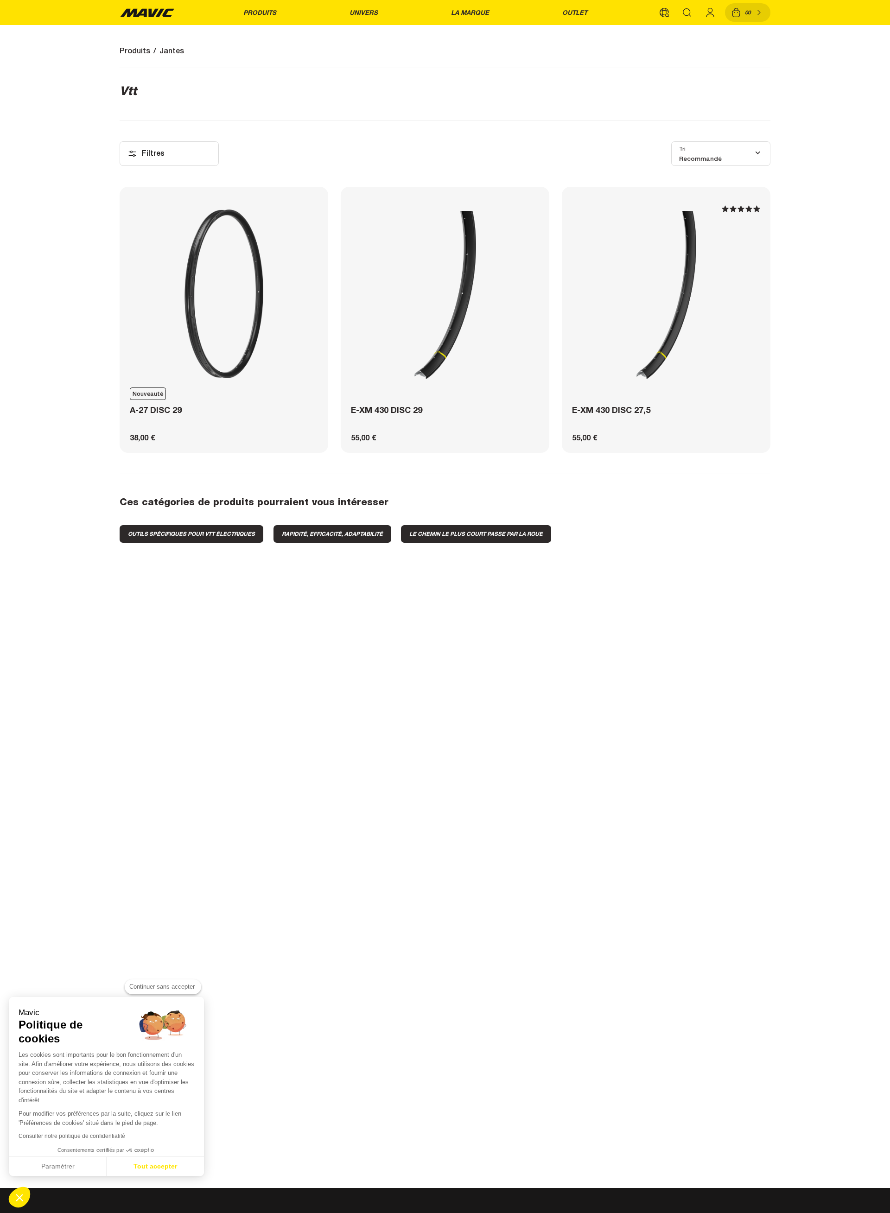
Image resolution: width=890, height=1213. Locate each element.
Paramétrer (58, 1166)
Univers (364, 12)
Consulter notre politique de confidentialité (72, 1136)
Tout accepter (155, 1166)
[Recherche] (687, 12)
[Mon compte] (710, 12)
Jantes (171, 50)
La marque (470, 12)
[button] (19, 1197)
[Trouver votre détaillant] (664, 12)
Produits (259, 12)
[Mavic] (147, 12)
